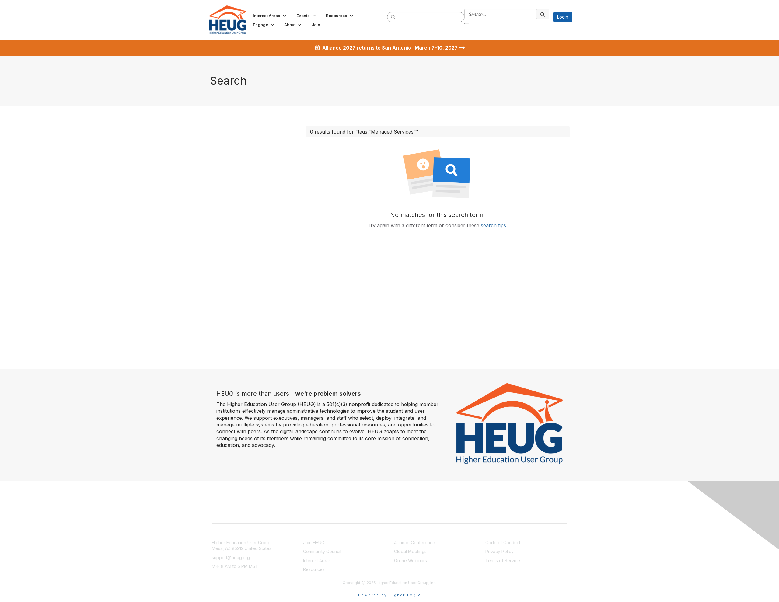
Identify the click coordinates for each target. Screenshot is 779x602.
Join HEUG (313, 542)
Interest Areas (317, 560)
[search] (393, 17)
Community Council (322, 551)
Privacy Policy (499, 551)
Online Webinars (410, 560)
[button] (270, 15)
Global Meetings (410, 551)
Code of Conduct (502, 542)
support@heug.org (231, 557)
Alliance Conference (414, 542)
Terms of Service (502, 560)
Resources (314, 569)
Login (562, 16)
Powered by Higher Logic (389, 595)
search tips (493, 225)
